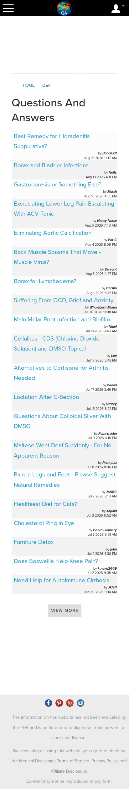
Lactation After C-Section (46, 397)
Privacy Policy (104, 761)
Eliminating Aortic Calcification (52, 232)
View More (64, 610)
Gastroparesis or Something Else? (57, 184)
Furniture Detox (34, 542)
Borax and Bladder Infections (51, 165)
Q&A (46, 85)
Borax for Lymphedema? (45, 281)
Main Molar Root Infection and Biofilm (62, 319)
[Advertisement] (64, 45)
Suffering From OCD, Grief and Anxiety (63, 300)
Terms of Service (73, 761)
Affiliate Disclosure (69, 771)
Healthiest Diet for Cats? (45, 504)
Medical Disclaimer (37, 761)
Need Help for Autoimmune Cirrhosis (61, 580)
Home (28, 85)
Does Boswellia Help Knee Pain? (56, 561)
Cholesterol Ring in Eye (44, 523)
